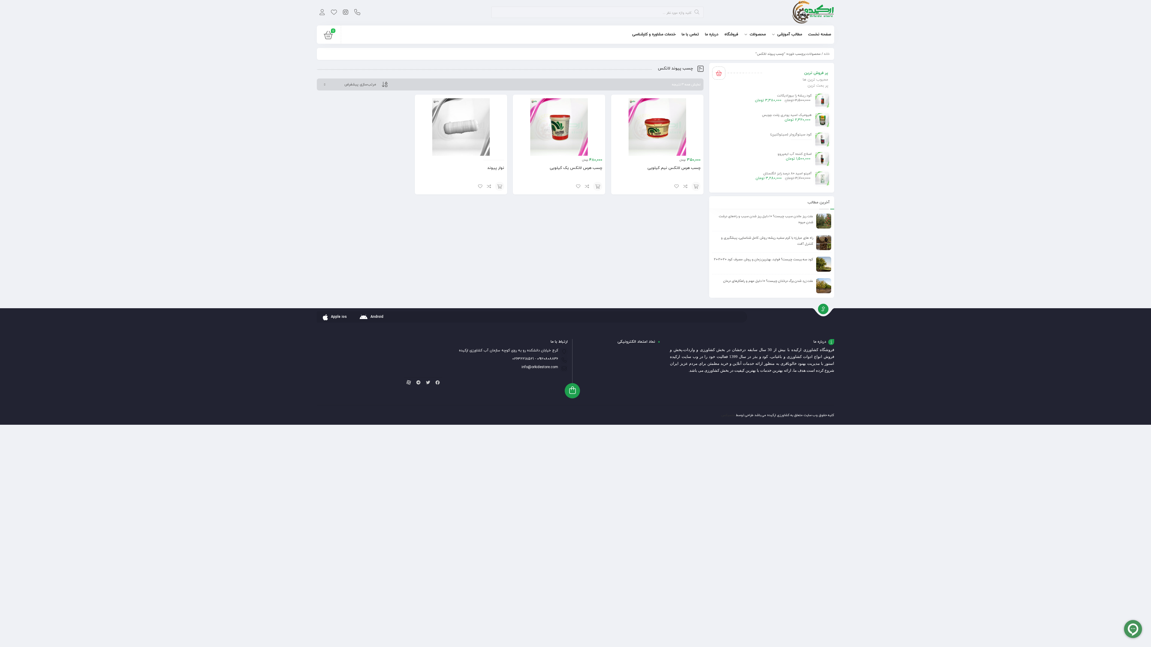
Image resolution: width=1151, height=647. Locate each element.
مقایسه (685, 186)
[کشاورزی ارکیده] (813, 12)
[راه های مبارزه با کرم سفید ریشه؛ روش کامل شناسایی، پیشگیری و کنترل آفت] (823, 242)
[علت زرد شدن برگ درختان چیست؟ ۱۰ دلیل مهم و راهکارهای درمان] (823, 285)
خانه (827, 54)
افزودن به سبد (499, 186)
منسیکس (728, 415)
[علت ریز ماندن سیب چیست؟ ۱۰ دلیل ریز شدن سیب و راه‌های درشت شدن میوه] (823, 221)
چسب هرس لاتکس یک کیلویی (576, 168)
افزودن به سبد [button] (695, 186)
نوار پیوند (495, 168)
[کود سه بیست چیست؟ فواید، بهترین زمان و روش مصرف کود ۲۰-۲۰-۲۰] (823, 264)
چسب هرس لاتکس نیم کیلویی (673, 168)
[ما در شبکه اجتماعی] (345, 13)
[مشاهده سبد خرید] (328, 36)
